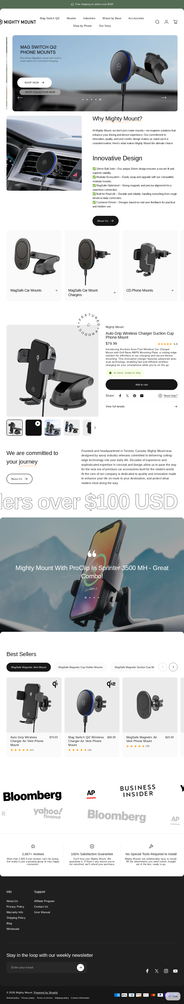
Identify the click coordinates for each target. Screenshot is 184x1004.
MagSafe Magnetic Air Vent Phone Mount (141, 739)
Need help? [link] (171, 395)
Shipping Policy (16, 917)
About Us (12, 901)
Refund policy (12, 998)
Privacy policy (28, 998)
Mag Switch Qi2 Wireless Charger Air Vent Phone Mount (86, 741)
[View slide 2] (90, 598)
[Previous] (20, 98)
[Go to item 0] (14, 428)
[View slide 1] (85, 598)
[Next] (164, 98)
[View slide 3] (94, 598)
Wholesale (12, 928)
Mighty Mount (115, 327)
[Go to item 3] (53, 428)
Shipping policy (62, 998)
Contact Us (41, 906)
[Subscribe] (80, 967)
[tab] (28, 667)
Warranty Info (14, 912)
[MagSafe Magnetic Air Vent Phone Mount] (150, 705)
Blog (9, 923)
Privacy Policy (15, 906)
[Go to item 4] (72, 428)
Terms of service (45, 998)
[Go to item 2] (34, 428)
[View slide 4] (98, 598)
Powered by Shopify (46, 992)
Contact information (80, 998)
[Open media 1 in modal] (52, 371)
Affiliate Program (44, 901)
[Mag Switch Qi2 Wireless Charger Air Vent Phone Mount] (92, 705)
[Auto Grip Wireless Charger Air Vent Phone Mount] (34, 705)
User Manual (42, 912)
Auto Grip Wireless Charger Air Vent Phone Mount (26, 741)
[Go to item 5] (91, 428)
